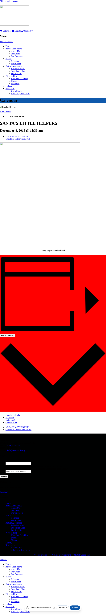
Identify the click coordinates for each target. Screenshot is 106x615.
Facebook (4, 492)
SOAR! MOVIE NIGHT (17, 136)
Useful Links (16, 91)
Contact (27, 31)
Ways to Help (11, 76)
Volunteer (6, 31)
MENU (3, 559)
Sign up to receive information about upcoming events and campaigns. (37, 469)
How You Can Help (19, 78)
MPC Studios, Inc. (82, 555)
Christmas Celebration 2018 (18, 139)
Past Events (16, 63)
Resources (10, 88)
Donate (17, 31)
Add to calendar (7, 335)
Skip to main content (9, 1)
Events (8, 58)
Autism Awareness (14, 66)
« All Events (5, 111)
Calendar (15, 61)
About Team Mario (14, 49)
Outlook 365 (11, 420)
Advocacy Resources (20, 93)
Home (8, 46)
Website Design (40, 555)
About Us (15, 51)
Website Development (61, 555)
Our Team (15, 53)
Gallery (9, 86)
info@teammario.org (16, 450)
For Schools (16, 73)
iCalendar (10, 417)
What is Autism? (18, 68)
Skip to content (6, 41)
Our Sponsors (17, 56)
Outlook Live (11, 422)
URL (8, 461)
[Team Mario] (14, 24)
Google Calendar (13, 415)
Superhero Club (18, 71)
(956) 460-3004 (13, 445)
